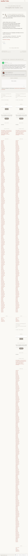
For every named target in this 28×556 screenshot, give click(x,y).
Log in (2, 318)
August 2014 (2, 265)
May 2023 (2, 174)
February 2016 (2, 249)
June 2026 (2, 142)
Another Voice (5, 1)
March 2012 (17, 520)
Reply (3, 69)
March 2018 (2, 228)
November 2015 (3, 252)
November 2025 (17, 378)
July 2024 (2, 162)
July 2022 (2, 183)
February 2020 (3, 209)
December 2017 (3, 231)
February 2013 (2, 281)
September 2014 (3, 264)
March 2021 (2, 197)
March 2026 (2, 145)
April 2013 (17, 509)
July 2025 (2, 152)
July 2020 (17, 434)
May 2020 (2, 206)
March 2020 (2, 208)
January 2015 (2, 260)
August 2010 (2, 308)
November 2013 (3, 273)
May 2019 (2, 216)
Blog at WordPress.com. (4, 555)
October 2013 (2, 274)
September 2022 (17, 411)
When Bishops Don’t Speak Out (6, 51)
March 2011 (17, 531)
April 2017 (2, 237)
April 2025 (2, 154)
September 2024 (17, 390)
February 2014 (2, 270)
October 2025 (17, 379)
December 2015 (3, 251)
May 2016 (17, 476)
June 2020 (2, 205)
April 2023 (2, 175)
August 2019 (17, 444)
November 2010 (3, 305)
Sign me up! (6, 118)
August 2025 (2, 151)
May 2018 (17, 456)
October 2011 (2, 295)
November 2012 (3, 284)
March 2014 (17, 499)
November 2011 (3, 294)
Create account (17, 547)
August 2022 (17, 412)
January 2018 (2, 230)
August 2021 (17, 422)
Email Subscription (6, 113)
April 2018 (2, 227)
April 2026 (2, 144)
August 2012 (2, 287)
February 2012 (17, 521)
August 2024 (2, 161)
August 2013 (2, 276)
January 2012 (2, 292)
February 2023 (2, 177)
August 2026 (2, 140)
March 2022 (2, 186)
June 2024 (2, 163)
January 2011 (2, 303)
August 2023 (2, 172)
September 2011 (3, 296)
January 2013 (2, 282)
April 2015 (17, 487)
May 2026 (2, 143)
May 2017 (17, 466)
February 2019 (2, 219)
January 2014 (2, 271)
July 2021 (17, 423)
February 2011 (17, 532)
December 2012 (3, 283)
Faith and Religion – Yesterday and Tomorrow (6, 130)
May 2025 (2, 153)
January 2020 (2, 210)
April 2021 (2, 196)
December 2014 (3, 261)
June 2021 (2, 194)
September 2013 (3, 275)
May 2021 (2, 195)
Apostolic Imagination (23, 51)
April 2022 (2, 185)
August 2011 (2, 297)
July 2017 (17, 465)
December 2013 (3, 272)
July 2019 (2, 215)
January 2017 (2, 240)
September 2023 (17, 401)
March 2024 (2, 166)
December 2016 (3, 241)
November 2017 (3, 232)
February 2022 (3, 187)
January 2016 (2, 250)
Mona (6, 62)
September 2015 (3, 254)
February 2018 (2, 229)
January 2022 (2, 188)
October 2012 (2, 285)
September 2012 (3, 286)
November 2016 (3, 242)
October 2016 (2, 243)
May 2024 (2, 164)
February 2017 (2, 239)
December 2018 (3, 221)
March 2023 (2, 176)
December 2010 (3, 304)
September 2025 (3, 150)
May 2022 (2, 184)
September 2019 (17, 443)
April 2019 (2, 217)
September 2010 (3, 307)
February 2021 (2, 198)
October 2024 (17, 389)
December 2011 (3, 293)
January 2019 (2, 220)
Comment (24, 86)
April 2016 (17, 477)
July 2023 (2, 173)
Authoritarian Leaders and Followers (5, 132)
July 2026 (2, 141)
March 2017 (2, 238)
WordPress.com (3, 321)
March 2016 (2, 248)
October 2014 (2, 263)
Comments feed (3, 320)
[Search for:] (24, 0)
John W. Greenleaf (8, 72)
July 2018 (17, 455)
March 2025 (2, 155)
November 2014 (3, 262)
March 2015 (17, 488)
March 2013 (17, 510)
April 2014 (17, 498)
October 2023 (17, 400)
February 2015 (2, 259)
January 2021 (2, 199)
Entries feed (2, 319)
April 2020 (2, 207)
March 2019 (2, 218)
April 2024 (2, 165)
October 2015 (2, 253)
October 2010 (2, 306)
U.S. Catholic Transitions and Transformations (6, 131)
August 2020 (17, 433)
